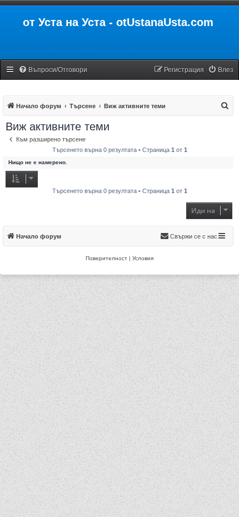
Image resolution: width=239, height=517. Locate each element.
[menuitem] (52, 70)
